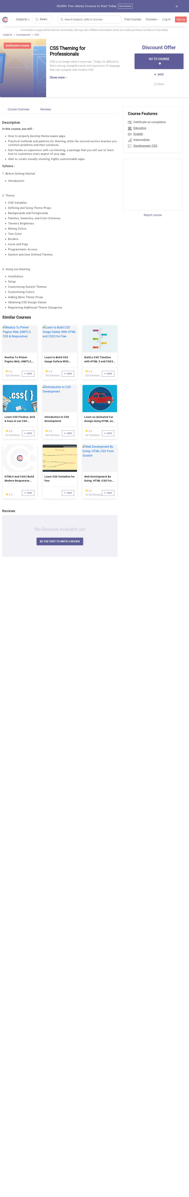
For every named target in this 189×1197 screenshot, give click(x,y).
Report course (153, 215)
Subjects (7, 34)
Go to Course (159, 59)
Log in (166, 19)
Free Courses (132, 19)
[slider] (6, 371)
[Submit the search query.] (37, 19)
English (138, 134)
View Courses (125, 6)
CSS (37, 34)
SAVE (160, 74)
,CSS (154, 146)
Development (23, 34)
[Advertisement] (154, 184)
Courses (152, 19)
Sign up (180, 19)
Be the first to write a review (60, 541)
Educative (139, 128)
